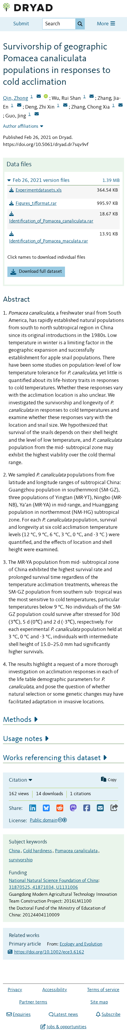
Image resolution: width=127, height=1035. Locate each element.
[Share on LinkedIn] (32, 808)
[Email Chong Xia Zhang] (120, 105)
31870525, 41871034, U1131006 (43, 887)
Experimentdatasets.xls (39, 190)
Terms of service (103, 990)
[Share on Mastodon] (73, 808)
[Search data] (80, 23)
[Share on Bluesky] (46, 808)
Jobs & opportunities (66, 1027)
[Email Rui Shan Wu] (91, 96)
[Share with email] (100, 808)
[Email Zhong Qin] (38, 96)
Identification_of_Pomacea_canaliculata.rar (51, 221)
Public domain (43, 820)
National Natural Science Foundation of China (53, 880)
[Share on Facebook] (86, 808)
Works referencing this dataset (52, 758)
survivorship (20, 860)
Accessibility (54, 990)
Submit (21, 23)
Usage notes (23, 739)
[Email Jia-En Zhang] (19, 105)
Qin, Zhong (15, 98)
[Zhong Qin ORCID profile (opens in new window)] (45, 96)
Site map (99, 1002)
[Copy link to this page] (114, 808)
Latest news (66, 1014)
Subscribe (111, 1014)
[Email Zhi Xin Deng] (65, 105)
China (14, 851)
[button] (63, 180)
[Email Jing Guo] (36, 114)
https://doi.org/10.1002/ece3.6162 (49, 952)
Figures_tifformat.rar (36, 203)
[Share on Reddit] (59, 808)
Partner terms (33, 1002)
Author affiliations (20, 126)
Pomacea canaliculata (76, 851)
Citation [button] (18, 780)
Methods (17, 720)
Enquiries (21, 1014)
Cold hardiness (37, 851)
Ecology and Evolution (81, 944)
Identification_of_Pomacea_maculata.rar (48, 241)
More (103, 23)
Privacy (15, 990)
